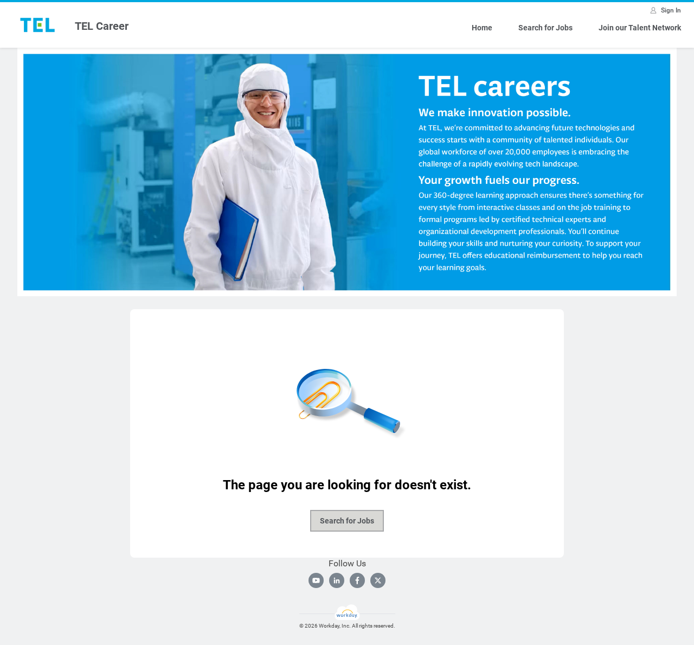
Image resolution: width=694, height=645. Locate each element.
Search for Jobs (545, 27)
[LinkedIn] (336, 580)
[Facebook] (357, 580)
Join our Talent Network (640, 27)
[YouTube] (316, 580)
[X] (377, 580)
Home (482, 27)
